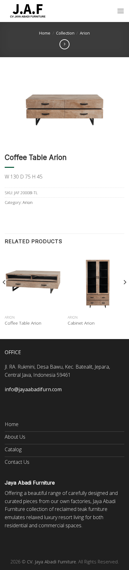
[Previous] (4, 294)
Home (44, 33)
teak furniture (92, 509)
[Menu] (120, 11)
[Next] (124, 294)
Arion (85, 33)
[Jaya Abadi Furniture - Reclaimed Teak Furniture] (28, 11)
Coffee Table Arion (23, 323)
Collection (65, 33)
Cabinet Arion (81, 323)
